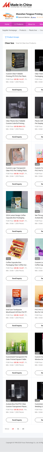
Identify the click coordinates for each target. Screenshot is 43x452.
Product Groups (13, 37)
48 (23, 429)
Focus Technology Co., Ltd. (30, 442)
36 (18, 429)
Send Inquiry (17, 90)
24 (13, 429)
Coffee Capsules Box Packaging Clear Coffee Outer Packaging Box (17, 264)
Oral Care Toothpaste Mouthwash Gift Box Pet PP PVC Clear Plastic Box (16, 312)
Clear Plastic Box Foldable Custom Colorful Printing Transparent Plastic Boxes (15, 123)
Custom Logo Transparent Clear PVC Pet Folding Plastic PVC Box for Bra (16, 170)
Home (7, 24)
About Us (31, 24)
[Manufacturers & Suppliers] (17, 4)
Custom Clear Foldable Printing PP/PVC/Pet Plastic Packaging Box (16, 76)
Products (19, 24)
